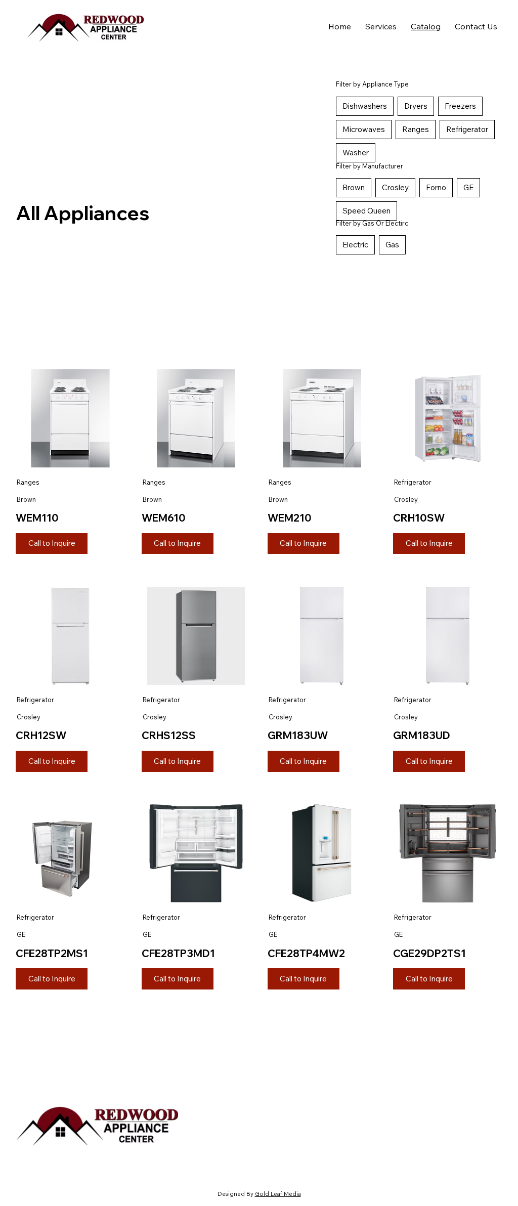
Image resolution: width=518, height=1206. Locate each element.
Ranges (415, 129)
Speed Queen (366, 211)
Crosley (395, 187)
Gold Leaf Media (278, 1193)
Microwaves (363, 129)
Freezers (460, 106)
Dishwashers (364, 106)
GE (468, 187)
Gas (392, 244)
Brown (353, 187)
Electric (355, 244)
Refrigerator (467, 129)
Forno (436, 187)
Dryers (415, 106)
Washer (355, 152)
